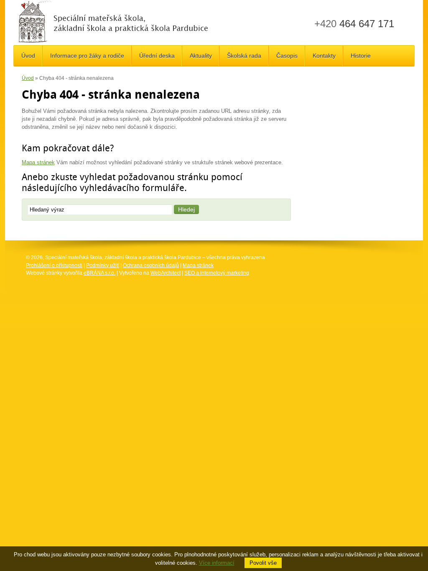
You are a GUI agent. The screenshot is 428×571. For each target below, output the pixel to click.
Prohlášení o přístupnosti (54, 265)
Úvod (28, 78)
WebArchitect (165, 273)
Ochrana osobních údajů (151, 265)
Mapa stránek (38, 162)
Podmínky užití (102, 265)
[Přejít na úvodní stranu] (113, 22)
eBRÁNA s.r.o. (99, 273)
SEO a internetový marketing (216, 273)
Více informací (216, 563)
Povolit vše (263, 563)
